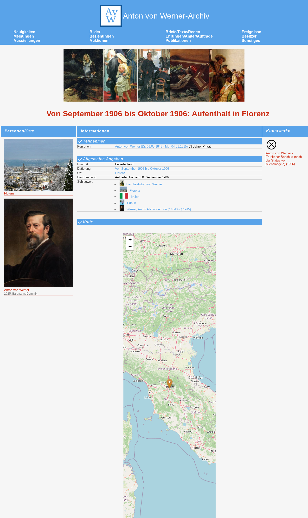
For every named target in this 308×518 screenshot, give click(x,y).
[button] (170, 383)
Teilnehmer (94, 141)
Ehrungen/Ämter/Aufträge (189, 36)
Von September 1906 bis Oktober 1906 (142, 168)
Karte (88, 222)
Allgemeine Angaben (103, 159)
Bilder (95, 32)
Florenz (120, 173)
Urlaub (131, 203)
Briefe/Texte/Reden (183, 32)
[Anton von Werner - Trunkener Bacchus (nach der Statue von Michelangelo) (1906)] (285, 141)
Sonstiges (251, 41)
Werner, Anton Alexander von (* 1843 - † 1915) (159, 209)
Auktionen (99, 41)
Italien (135, 197)
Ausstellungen (26, 41)
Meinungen (23, 36)
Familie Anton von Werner (144, 184)
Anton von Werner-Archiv (166, 16)
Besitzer (249, 36)
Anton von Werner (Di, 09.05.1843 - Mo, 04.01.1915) (151, 146)
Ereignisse (251, 32)
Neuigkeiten (24, 32)
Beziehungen (102, 36)
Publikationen (178, 41)
